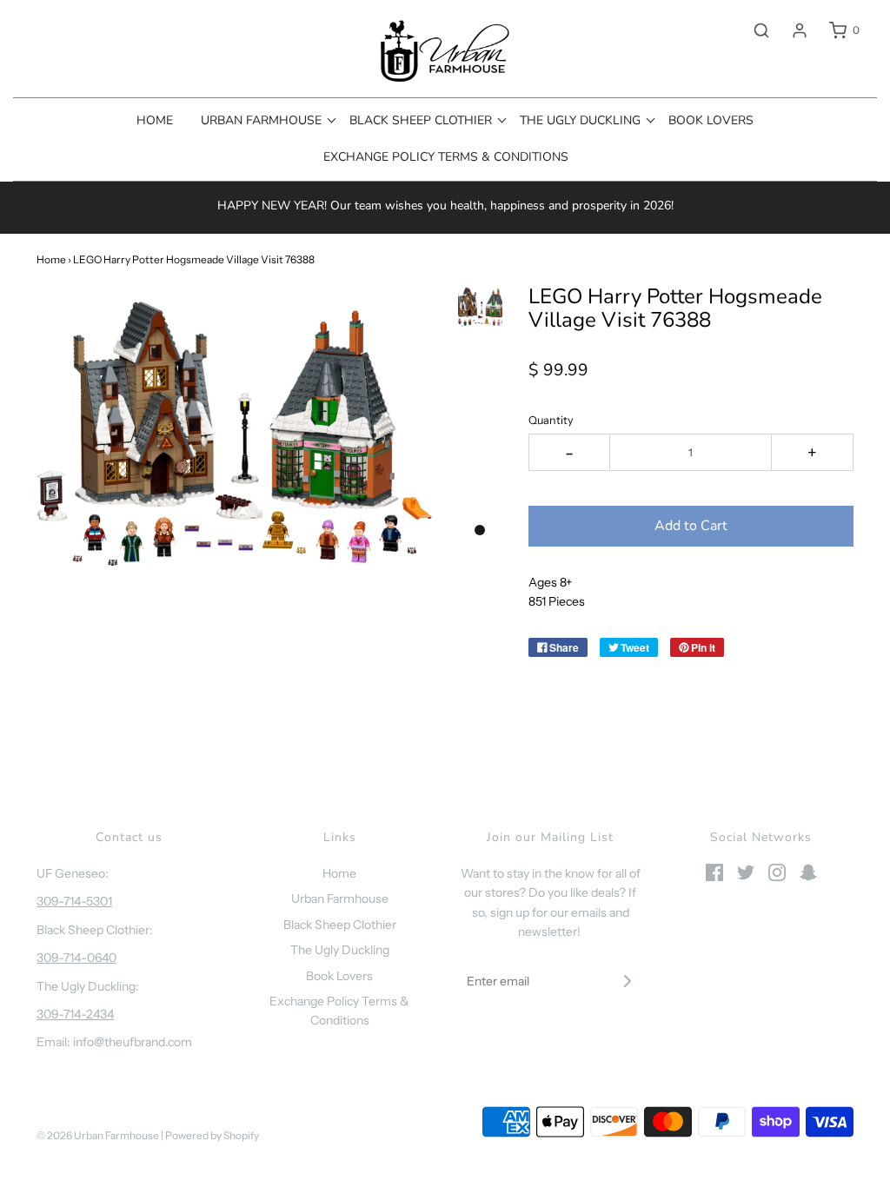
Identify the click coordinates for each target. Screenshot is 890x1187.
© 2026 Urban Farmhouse (99, 1135)
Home (154, 120)
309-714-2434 (75, 1014)
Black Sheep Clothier (339, 924)
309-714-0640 (76, 957)
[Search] (753, 30)
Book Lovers (711, 120)
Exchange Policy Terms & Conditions (445, 157)
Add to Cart (690, 525)
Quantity (551, 420)
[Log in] (791, 30)
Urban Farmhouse (340, 898)
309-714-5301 (74, 901)
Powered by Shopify (212, 1135)
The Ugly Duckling (339, 950)
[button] (480, 306)
